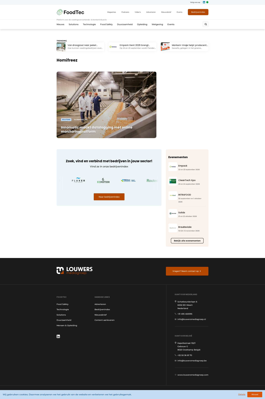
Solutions (74, 24)
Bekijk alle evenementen (187, 240)
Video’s (138, 12)
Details (241, 394)
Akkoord (254, 394)
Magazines (111, 12)
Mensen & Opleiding (67, 325)
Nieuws (60, 24)
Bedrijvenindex (198, 12)
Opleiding (142, 24)
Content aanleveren (105, 320)
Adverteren (151, 12)
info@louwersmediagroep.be (192, 360)
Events (179, 12)
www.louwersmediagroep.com (192, 375)
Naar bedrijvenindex (109, 196)
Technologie (89, 24)
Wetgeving (157, 24)
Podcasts (125, 12)
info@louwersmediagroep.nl (191, 319)
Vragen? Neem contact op (186, 271)
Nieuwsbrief (166, 12)
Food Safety (106, 24)
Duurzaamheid (125, 24)
